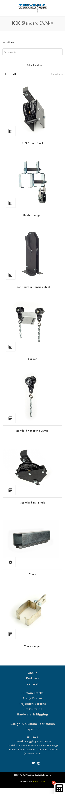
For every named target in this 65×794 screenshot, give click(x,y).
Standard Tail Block (32, 502)
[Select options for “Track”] (10, 562)
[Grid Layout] (14, 74)
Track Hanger (32, 646)
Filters (10, 42)
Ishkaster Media (38, 781)
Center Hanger (32, 215)
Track (32, 574)
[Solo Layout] (4, 74)
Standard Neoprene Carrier (32, 430)
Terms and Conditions (26, 791)
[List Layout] (9, 74)
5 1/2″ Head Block (32, 143)
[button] (10, 131)
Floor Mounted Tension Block (32, 286)
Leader (32, 358)
